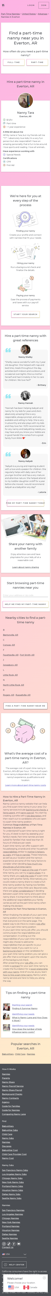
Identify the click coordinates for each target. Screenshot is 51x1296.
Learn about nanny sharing (25, 567)
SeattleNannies (10, 1238)
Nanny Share (8, 1082)
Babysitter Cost (10, 1150)
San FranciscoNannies (13, 1210)
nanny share (34, 873)
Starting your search (22, 1005)
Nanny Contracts (10, 1098)
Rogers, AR (8, 695)
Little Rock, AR (10, 675)
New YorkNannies (11, 1222)
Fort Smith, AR (27, 655)
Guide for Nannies (11, 1110)
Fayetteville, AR (10, 655)
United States (29, 14)
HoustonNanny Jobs (12, 1190)
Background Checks (12, 1094)
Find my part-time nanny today (25, 503)
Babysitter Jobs (10, 1130)
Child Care (20, 1054)
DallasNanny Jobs (11, 1194)
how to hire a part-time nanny (17, 975)
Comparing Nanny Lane (14, 1114)
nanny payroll (27, 813)
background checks (36, 810)
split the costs (27, 876)
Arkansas (42, 14)
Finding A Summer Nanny (25, 1008)
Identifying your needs (23, 1014)
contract (16, 966)
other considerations (23, 891)
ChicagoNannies (10, 1218)
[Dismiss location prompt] (44, 1277)
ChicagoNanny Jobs (12, 1178)
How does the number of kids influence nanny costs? (27, 1030)
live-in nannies (23, 855)
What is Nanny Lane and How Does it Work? (29, 1019)
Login (31, 5)
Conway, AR (9, 645)
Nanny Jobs (8, 1138)
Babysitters (8, 1054)
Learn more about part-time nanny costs (25, 785)
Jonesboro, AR (10, 665)
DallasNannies (9, 1234)
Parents (6, 1078)
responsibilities (10, 852)
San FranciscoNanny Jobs (15, 1170)
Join (43, 5)
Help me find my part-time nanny (25, 604)
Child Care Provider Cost (14, 1154)
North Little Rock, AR (13, 685)
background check (12, 951)
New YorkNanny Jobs (13, 1182)
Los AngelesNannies (12, 1214)
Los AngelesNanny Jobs (14, 1174)
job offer (41, 924)
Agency (6, 1102)
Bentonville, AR (10, 635)
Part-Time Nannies (10, 14)
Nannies (31, 1054)
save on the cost (30, 870)
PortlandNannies (10, 1226)
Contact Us (7, 1247)
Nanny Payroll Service (13, 1086)
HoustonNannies (10, 1230)
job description (34, 816)
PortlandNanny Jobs (12, 1186)
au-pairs (7, 855)
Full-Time (14, 62)
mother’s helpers (35, 852)
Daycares (6, 1146)
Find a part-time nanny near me (25, 706)
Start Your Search (25, 314)
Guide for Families (11, 1106)
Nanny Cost (8, 1158)
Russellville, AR (23, 695)
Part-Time (37, 62)
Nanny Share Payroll (12, 1090)
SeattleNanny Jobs (11, 1198)
